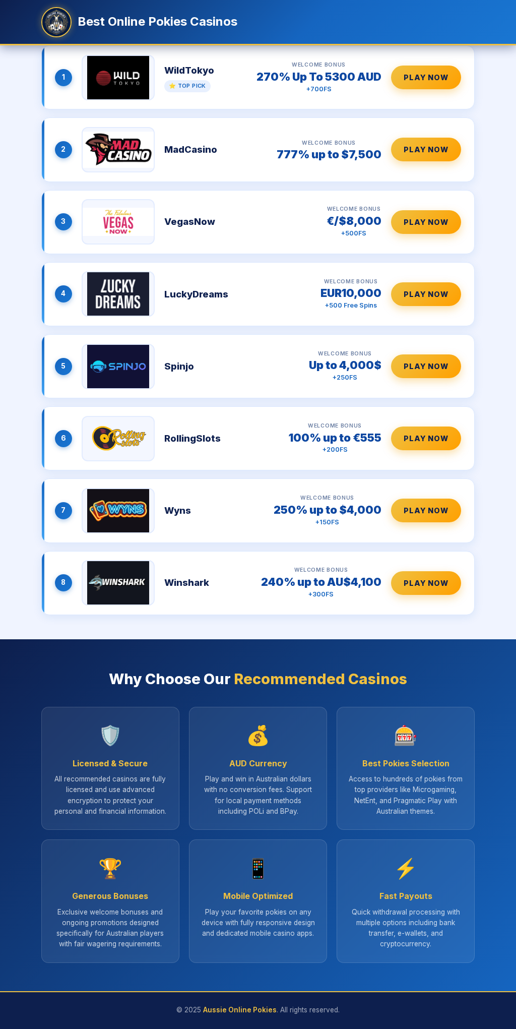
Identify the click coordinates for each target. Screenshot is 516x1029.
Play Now (426, 77)
